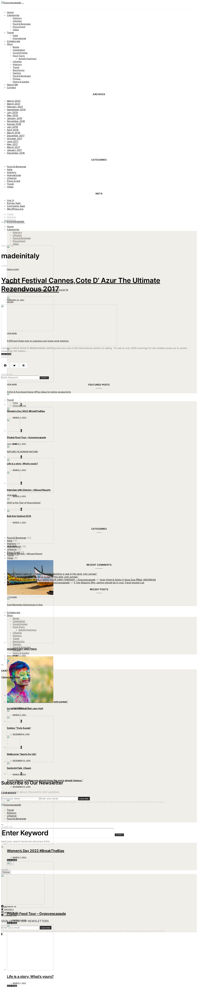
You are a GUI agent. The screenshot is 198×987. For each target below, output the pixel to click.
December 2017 (16, 135)
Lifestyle (17, 21)
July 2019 (12, 112)
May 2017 (12, 144)
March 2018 (13, 132)
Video (16, 29)
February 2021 (15, 106)
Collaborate (13, 41)
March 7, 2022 (19, 857)
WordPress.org (15, 208)
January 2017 (14, 150)
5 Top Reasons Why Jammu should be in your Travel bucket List (109, 582)
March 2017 (13, 147)
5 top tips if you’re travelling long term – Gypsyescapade (38, 582)
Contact (11, 87)
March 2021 (13, 103)
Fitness (16, 78)
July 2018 (12, 126)
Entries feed (13, 203)
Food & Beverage (22, 24)
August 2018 (14, 124)
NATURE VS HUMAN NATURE (22, 451)
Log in (10, 200)
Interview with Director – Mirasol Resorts (29, 489)
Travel (10, 32)
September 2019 (16, 109)
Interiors (17, 18)
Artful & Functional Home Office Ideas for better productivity (39, 392)
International (19, 38)
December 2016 (16, 152)
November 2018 (16, 121)
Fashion (17, 73)
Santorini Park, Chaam (19, 768)
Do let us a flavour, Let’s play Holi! (25, 708)
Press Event (19, 26)
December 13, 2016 (21, 787)
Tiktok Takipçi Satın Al (19, 573)
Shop (10, 44)
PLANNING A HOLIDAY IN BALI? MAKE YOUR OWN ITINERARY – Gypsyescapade (51, 579)
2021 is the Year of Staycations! (24, 502)
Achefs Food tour (28, 58)
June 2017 (12, 141)
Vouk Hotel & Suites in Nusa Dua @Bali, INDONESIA (128, 579)
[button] (2, 869)
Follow (6, 872)
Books (16, 47)
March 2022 (14, 100)
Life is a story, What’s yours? (30, 976)
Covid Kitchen (20, 52)
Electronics (18, 70)
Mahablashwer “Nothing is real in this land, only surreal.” (66, 573)
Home (10, 12)
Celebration (19, 50)
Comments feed (16, 206)
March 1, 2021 (19, 920)
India (15, 35)
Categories (13, 15)
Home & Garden (21, 81)
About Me (12, 84)
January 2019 (14, 118)
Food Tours (19, 55)
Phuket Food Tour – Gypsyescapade (36, 914)
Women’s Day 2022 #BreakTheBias (35, 851)
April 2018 (12, 129)
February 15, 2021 (15, 300)
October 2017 (14, 138)
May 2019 (12, 115)
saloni (10, 302)
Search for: (7, 374)
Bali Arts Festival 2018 (19, 516)
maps (10, 576)
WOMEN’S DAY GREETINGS (22, 649)
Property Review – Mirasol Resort (24, 553)
